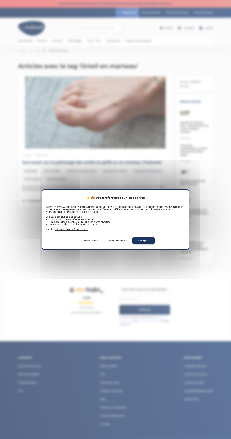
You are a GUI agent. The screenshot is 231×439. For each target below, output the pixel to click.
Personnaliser (118, 240)
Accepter (143, 240)
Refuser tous (90, 240)
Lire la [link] (67, 229)
